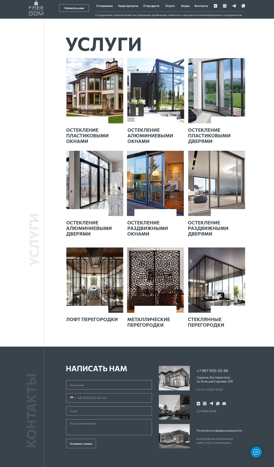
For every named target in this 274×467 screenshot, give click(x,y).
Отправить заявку (81, 443)
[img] (94, 90)
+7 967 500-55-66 (212, 370)
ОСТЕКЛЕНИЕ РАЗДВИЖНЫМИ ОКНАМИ (147, 228)
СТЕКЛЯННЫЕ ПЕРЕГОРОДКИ (206, 322)
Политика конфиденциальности (219, 430)
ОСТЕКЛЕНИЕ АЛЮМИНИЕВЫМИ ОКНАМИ (150, 135)
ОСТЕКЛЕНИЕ (82, 130)
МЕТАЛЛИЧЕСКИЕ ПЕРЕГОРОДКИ (148, 322)
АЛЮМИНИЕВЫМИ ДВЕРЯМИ (89, 230)
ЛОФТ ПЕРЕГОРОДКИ (92, 319)
